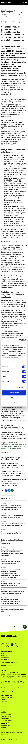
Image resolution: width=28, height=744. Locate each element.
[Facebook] (6, 490)
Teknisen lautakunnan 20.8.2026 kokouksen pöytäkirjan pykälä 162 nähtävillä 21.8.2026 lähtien (11, 507)
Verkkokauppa (5, 725)
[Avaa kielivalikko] (23, 2)
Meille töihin (4, 699)
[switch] (24, 371)
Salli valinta (14, 397)
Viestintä (3, 727)
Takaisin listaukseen (8, 495)
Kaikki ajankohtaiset (6, 721)
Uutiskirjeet (4, 723)
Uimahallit (3, 704)
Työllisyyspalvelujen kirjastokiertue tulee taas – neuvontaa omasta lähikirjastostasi (12, 541)
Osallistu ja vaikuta (6, 716)
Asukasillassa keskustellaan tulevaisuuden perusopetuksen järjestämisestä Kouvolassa (10, 601)
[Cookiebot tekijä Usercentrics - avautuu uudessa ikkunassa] (19, 340)
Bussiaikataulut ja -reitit (7, 697)
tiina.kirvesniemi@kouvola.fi (9, 483)
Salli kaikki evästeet (14, 392)
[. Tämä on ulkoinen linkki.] (9, 490)
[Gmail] (12, 490)
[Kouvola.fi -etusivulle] (9, 637)
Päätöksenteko (5, 718)
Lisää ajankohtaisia (6, 616)
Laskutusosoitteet (6, 714)
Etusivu (3, 11)
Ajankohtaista (9, 11)
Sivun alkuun (18, 627)
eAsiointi (3, 712)
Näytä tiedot (20, 387)
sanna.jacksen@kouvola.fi (14, 467)
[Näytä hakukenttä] (20, 2)
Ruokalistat (4, 701)
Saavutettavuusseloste (7, 691)
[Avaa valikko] (25, 2)
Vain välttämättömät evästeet (14, 403)
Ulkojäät (3, 706)
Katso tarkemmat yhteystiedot (9, 662)
